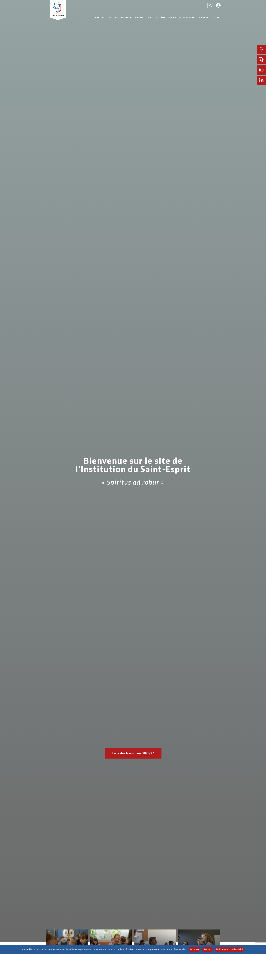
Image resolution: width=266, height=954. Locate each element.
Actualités (186, 17)
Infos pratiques (208, 17)
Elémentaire (142, 17)
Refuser (208, 949)
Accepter (194, 949)
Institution (103, 17)
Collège (160, 17)
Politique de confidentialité (229, 949)
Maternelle (123, 17)
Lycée (172, 17)
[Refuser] (262, 949)
